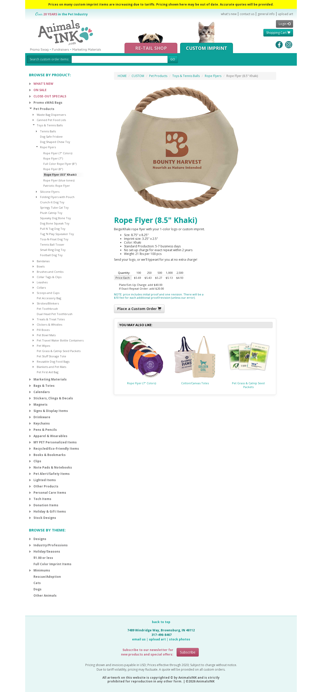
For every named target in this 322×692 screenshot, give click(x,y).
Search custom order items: (49, 59)
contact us (247, 14)
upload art (285, 14)
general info (266, 14)
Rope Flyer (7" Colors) (141, 383)
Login (283, 24)
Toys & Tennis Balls (186, 76)
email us (139, 639)
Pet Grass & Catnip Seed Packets (248, 385)
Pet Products (158, 76)
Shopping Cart (276, 32)
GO (172, 59)
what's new (228, 14)
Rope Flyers (213, 76)
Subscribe (187, 652)
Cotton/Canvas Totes (195, 383)
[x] (30, 84)
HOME (122, 76)
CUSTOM (138, 76)
